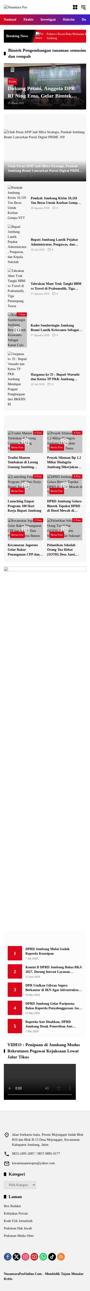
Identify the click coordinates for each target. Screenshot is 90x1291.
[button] (83, 7)
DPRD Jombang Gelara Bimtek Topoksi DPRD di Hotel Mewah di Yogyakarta (64, 506)
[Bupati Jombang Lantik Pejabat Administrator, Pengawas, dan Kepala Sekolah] (17, 244)
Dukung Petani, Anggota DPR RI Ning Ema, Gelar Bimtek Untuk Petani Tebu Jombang (41, 92)
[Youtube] (34, 1257)
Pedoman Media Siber (19, 1236)
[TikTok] (52, 1257)
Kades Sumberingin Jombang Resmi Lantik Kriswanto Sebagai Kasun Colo (55, 328)
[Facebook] (8, 1257)
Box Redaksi (12, 1206)
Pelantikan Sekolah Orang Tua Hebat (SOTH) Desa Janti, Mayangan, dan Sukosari (61, 550)
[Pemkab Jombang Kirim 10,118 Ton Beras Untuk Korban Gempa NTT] (17, 202)
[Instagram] (25, 1257)
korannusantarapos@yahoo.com (33, 1163)
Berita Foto (17, 447)
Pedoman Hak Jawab (18, 1228)
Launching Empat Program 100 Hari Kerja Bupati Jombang (24, 505)
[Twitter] (16, 1257)
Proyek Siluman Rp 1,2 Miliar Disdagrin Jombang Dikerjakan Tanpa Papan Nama (64, 463)
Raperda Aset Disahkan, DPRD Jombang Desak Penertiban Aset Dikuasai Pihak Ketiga (48, 1024)
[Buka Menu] (75, 7)
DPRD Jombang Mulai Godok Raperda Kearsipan (47, 951)
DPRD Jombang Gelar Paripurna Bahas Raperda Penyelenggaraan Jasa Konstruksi (52, 1006)
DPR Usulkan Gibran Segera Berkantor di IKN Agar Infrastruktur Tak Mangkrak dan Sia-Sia (52, 988)
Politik (12, 81)
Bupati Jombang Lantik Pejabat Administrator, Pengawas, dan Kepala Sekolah (54, 242)
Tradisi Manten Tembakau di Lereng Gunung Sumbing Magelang (23, 463)
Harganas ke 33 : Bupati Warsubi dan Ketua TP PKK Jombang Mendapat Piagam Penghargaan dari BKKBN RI (55, 377)
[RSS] (61, 1257)
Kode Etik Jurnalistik (18, 1221)
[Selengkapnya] (45, 122)
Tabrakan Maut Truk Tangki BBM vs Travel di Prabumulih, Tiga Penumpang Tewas (56, 286)
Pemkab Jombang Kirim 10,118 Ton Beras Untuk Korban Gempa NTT (55, 200)
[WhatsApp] (43, 1257)
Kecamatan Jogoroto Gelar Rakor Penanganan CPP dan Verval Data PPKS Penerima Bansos (24, 550)
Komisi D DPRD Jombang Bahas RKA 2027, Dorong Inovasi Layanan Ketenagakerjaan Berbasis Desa (53, 969)
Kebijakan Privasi (16, 1213)
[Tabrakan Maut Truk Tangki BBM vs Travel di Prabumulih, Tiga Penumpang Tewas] (17, 288)
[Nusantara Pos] (15, 7)
